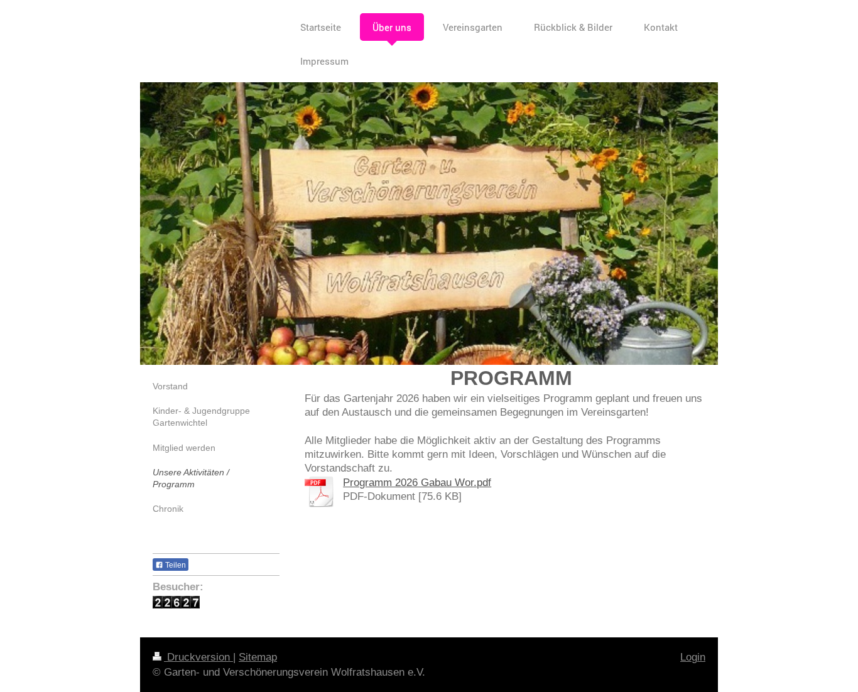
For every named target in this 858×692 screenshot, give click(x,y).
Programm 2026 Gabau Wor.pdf (417, 482)
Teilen (174, 565)
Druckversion (198, 657)
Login (692, 657)
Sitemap (258, 657)
